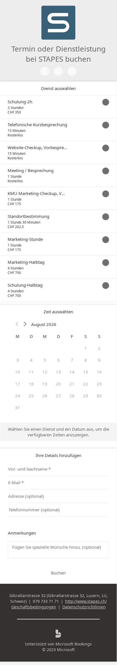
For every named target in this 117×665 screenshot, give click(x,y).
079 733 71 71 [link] (46, 601)
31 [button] (17, 407)
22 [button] (85, 384)
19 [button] (44, 384)
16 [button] (99, 372)
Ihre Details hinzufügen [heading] (58, 455)
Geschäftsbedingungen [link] (33, 607)
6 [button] (58, 360)
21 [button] (72, 384)
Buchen (58, 573)
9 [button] (99, 360)
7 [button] (72, 360)
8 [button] (85, 360)
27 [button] (58, 395)
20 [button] (58, 384)
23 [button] (99, 384)
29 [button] (85, 395)
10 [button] (17, 372)
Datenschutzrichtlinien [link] (84, 607)
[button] (17, 324)
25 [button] (31, 395)
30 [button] (99, 395)
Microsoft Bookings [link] (74, 644)
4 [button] (31, 360)
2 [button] (99, 348)
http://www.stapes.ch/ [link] (86, 601)
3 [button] (17, 360)
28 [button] (72, 395)
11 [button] (31, 372)
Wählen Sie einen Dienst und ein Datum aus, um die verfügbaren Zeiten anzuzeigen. (58, 431)
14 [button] (72, 372)
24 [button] (17, 395)
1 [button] (85, 348)
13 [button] (58, 372)
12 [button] (44, 372)
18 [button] (31, 384)
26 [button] (44, 395)
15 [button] (85, 372)
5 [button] (45, 360)
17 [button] (17, 384)
